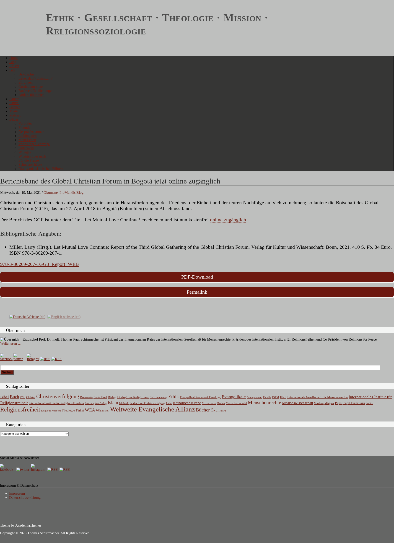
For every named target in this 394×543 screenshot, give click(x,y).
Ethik (173, 396)
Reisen (14, 66)
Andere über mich (31, 95)
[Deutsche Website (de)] (27, 316)
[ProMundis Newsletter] (45, 359)
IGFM (275, 397)
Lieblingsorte (27, 136)
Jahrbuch (124, 403)
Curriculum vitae (30, 86)
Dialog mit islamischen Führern (41, 169)
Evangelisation (254, 397)
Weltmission (102, 410)
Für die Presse (28, 160)
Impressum (17, 493)
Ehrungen (25, 82)
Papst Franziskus (354, 403)
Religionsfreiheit (20, 409)
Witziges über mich (32, 156)
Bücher (14, 107)
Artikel (14, 103)
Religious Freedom (51, 410)
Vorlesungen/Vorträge (34, 144)
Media (13, 111)
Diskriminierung (158, 397)
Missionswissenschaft (297, 403)
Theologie (68, 410)
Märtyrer (329, 403)
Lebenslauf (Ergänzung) (35, 78)
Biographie (26, 74)
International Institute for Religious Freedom (56, 403)
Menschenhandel (236, 403)
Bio (12, 70)
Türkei (80, 410)
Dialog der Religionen (133, 397)
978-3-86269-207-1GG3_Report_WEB (39, 264)
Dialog (112, 397)
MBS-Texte (209, 403)
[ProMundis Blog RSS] (56, 359)
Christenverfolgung (57, 396)
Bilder (13, 119)
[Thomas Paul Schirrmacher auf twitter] (19, 359)
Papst (338, 403)
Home (13, 58)
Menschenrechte (264, 402)
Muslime (319, 403)
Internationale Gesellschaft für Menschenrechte (317, 397)
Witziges (24, 152)
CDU (22, 397)
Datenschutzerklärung (25, 497)
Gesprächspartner (31, 132)
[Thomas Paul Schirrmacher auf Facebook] (6, 359)
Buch (14, 396)
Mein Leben (27, 140)
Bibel (4, 397)
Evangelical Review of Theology (200, 397)
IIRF (283, 397)
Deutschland (100, 397)
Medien (221, 403)
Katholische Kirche (187, 403)
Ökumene (51, 192)
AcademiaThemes (28, 525)
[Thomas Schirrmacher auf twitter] (23, 469)
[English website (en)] (63, 316)
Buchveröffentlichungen (35, 91)
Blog (12, 62)
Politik (369, 403)
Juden (169, 403)
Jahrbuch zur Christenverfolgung (147, 403)
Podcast (15, 115)
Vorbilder (25, 123)
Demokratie (86, 397)
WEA (90, 409)
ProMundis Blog (71, 192)
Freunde (24, 127)
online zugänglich (228, 219)
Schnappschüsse (30, 164)
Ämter (13, 99)
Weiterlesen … (10, 343)
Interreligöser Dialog (96, 403)
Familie (267, 397)
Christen (30, 397)
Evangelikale (234, 396)
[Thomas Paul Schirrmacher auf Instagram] (33, 359)
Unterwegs (26, 148)
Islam (113, 402)
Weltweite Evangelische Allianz (152, 409)
